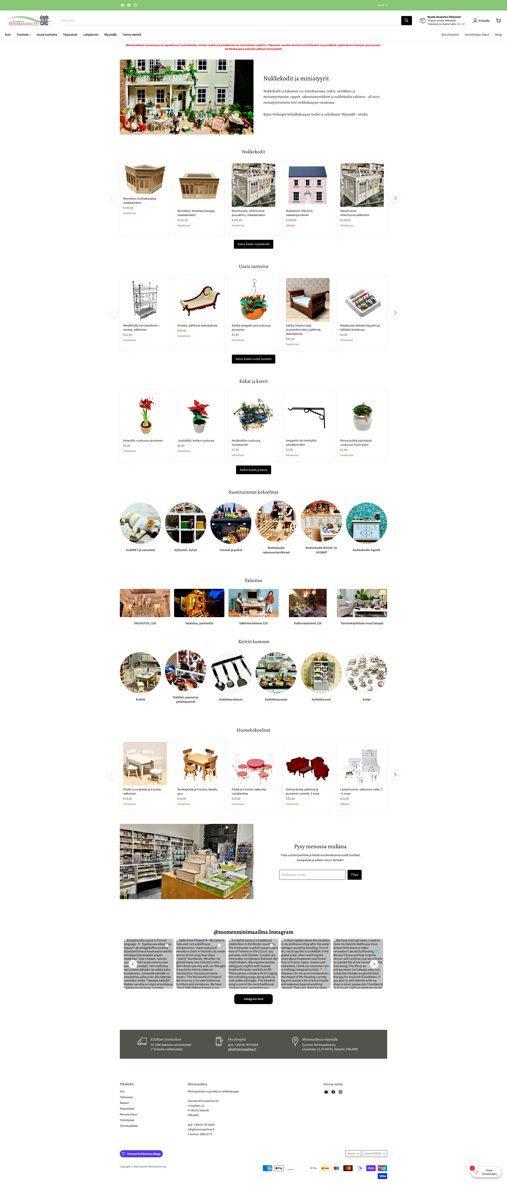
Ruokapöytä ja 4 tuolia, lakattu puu (197, 791)
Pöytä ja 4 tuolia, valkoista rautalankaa (249, 791)
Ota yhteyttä (450, 34)
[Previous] (112, 198)
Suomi (380, 5)
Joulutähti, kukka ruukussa (195, 440)
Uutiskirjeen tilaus (477, 34)
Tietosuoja (126, 1097)
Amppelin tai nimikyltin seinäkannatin (301, 442)
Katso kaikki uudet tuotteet (254, 359)
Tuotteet (23, 34)
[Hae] (406, 20)
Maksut (124, 1103)
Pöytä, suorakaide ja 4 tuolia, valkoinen (142, 791)
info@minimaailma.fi (242, 1049)
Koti (8, 34)
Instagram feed (253, 999)
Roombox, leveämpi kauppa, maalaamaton (196, 213)
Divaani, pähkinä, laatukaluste (197, 325)
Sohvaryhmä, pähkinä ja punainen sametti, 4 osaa (302, 791)
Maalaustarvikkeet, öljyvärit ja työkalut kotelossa (360, 327)
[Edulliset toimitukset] (176, 1044)
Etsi (122, 1091)
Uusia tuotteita (47, 34)
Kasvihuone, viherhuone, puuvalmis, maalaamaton (248, 213)
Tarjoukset (70, 34)
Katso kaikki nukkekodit (254, 244)
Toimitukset (127, 1120)
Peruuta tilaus (128, 1114)
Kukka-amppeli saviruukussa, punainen (251, 327)
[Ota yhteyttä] (253, 1044)
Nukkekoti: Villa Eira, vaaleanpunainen (299, 213)
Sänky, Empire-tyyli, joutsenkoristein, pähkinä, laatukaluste (303, 329)
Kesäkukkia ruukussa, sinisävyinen (246, 442)
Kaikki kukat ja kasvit (253, 470)
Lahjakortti (90, 34)
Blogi (498, 34)
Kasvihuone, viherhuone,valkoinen (354, 213)
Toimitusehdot (129, 1126)
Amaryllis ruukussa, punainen (143, 440)
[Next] (395, 198)
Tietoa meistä (131, 34)
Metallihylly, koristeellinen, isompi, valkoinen (141, 327)
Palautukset (127, 1109)
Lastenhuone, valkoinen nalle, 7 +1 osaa (361, 791)
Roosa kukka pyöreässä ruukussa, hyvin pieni (356, 442)
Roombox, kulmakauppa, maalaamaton (140, 200)
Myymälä (110, 34)
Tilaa (354, 874)
